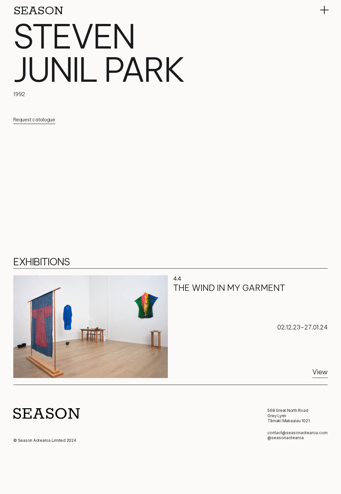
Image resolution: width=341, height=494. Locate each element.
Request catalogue (34, 120)
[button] (324, 10)
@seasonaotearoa (285, 437)
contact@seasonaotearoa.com (297, 432)
